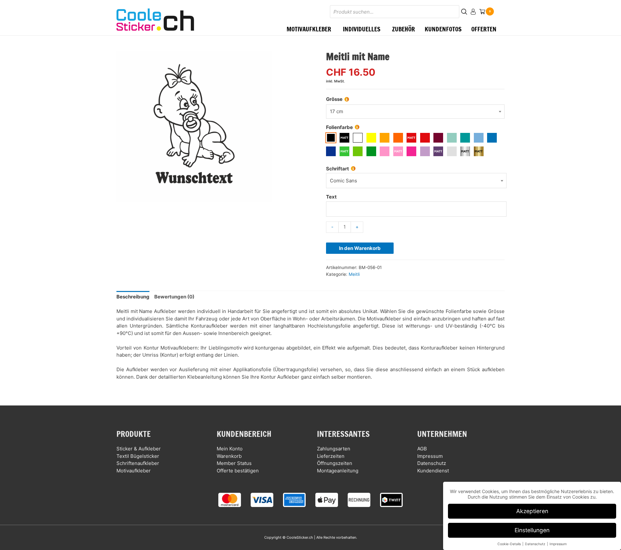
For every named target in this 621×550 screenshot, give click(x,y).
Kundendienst (433, 471)
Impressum (430, 456)
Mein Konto (230, 449)
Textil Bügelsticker (137, 456)
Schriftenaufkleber (137, 463)
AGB (422, 449)
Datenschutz (431, 463)
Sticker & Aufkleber (138, 449)
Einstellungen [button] (532, 530)
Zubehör (403, 29)
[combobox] (415, 111)
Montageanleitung (337, 471)
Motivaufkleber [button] (309, 29)
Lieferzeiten (330, 456)
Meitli (354, 274)
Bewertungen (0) (174, 297)
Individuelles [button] (361, 29)
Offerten (483, 29)
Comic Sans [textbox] (343, 181)
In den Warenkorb (360, 248)
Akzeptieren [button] (532, 511)
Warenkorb (229, 456)
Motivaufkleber (133, 471)
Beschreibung (132, 297)
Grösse (334, 99)
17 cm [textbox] (336, 111)
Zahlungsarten (333, 449)
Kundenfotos (443, 29)
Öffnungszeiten (334, 463)
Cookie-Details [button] (509, 544)
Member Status (234, 463)
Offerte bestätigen (238, 471)
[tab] (132, 297)
